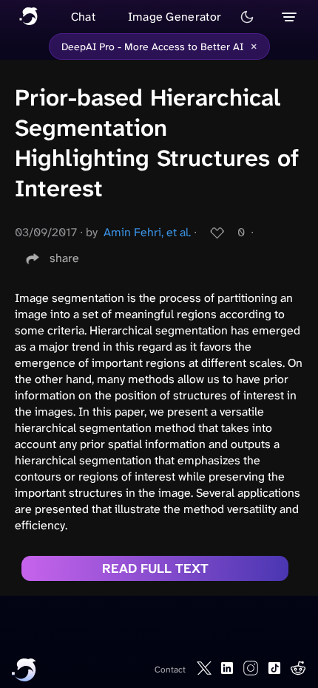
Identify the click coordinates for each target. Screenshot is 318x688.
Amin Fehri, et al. (147, 232)
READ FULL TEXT (155, 568)
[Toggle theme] (247, 17)
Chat (83, 16)
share (64, 258)
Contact (170, 669)
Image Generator (175, 16)
